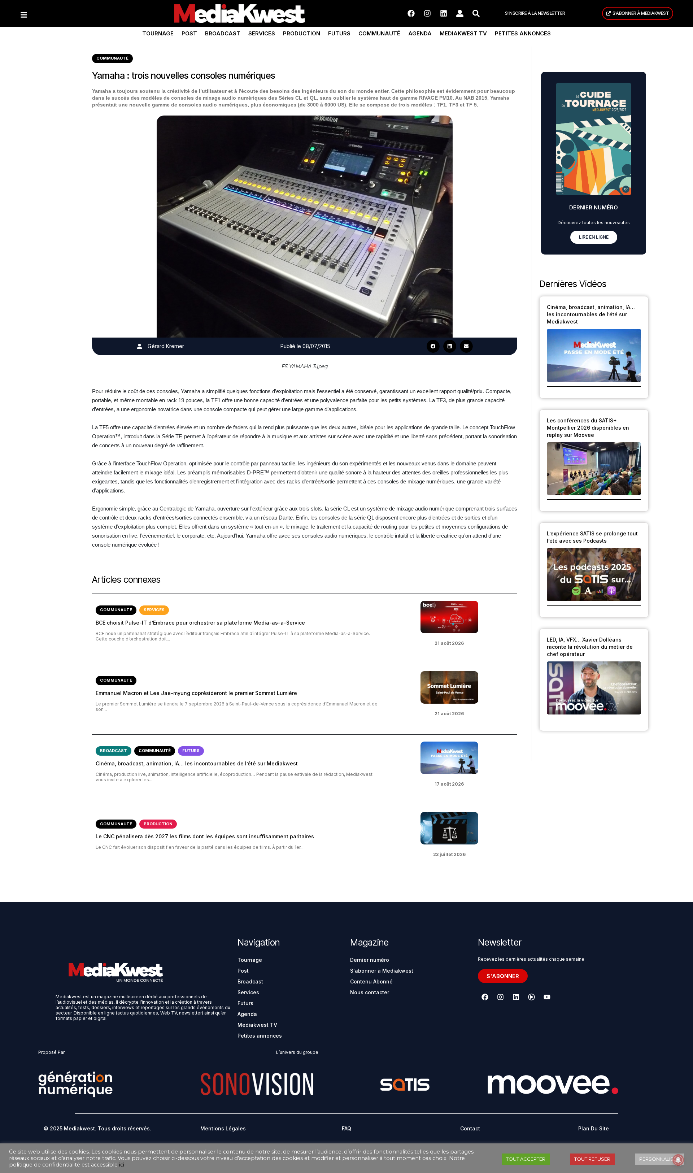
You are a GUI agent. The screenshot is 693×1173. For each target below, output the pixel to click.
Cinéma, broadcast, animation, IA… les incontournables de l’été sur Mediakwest (197, 763)
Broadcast (222, 33)
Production (301, 33)
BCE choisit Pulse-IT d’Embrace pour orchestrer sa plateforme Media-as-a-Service (200, 623)
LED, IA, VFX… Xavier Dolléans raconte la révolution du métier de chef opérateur (590, 647)
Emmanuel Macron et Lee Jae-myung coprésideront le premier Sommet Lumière (196, 693)
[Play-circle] (531, 997)
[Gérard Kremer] (139, 346)
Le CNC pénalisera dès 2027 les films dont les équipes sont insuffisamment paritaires (205, 836)
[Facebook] (411, 13)
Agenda (420, 33)
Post (189, 33)
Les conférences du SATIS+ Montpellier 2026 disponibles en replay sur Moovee (588, 427)
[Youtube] (547, 997)
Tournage (158, 33)
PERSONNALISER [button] (659, 1159)
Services (261, 33)
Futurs (339, 33)
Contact (470, 1128)
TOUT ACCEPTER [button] (525, 1159)
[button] (433, 346)
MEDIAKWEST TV (463, 33)
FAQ (346, 1128)
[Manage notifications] (678, 1160)
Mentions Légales (223, 1128)
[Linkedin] (443, 13)
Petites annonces (523, 33)
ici (121, 1164)
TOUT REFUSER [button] (592, 1159)
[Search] (476, 13)
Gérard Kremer (166, 346)
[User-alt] (460, 13)
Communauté (379, 33)
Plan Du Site (593, 1128)
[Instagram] (427, 13)
